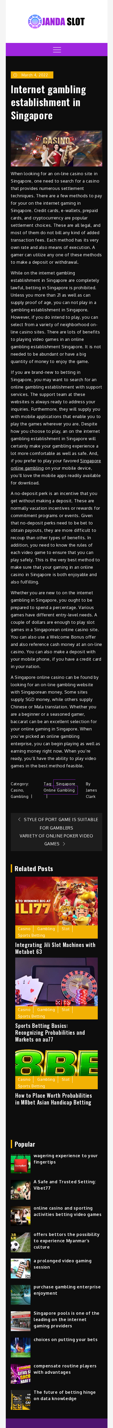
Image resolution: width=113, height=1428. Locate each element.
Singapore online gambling (59, 787)
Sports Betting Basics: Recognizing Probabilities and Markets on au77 (50, 1032)
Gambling (20, 796)
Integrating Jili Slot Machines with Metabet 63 (55, 948)
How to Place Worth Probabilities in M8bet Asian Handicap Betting (53, 1099)
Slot (66, 928)
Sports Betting (31, 935)
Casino (17, 790)
